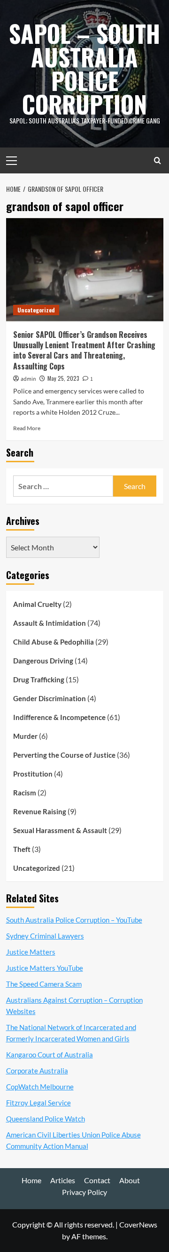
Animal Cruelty (37, 604)
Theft (22, 849)
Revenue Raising (39, 811)
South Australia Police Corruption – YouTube (74, 920)
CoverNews (138, 1224)
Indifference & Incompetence (59, 717)
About (129, 1180)
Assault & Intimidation (49, 623)
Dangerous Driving (43, 660)
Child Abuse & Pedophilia (53, 642)
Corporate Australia (37, 1070)
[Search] (157, 160)
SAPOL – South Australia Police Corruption (84, 68)
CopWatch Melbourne (40, 1086)
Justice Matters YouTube (44, 968)
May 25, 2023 (63, 378)
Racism (24, 792)
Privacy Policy (84, 1191)
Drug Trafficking (38, 679)
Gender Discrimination (49, 698)
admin (28, 379)
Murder (25, 736)
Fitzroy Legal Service (38, 1102)
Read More (26, 428)
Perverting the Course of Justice (64, 755)
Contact (97, 1180)
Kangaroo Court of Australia (49, 1054)
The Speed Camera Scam (44, 984)
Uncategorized (36, 310)
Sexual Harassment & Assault (60, 830)
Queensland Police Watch (45, 1118)
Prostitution (33, 773)
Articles (62, 1180)
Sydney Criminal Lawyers (45, 936)
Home (31, 1180)
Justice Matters (30, 952)
